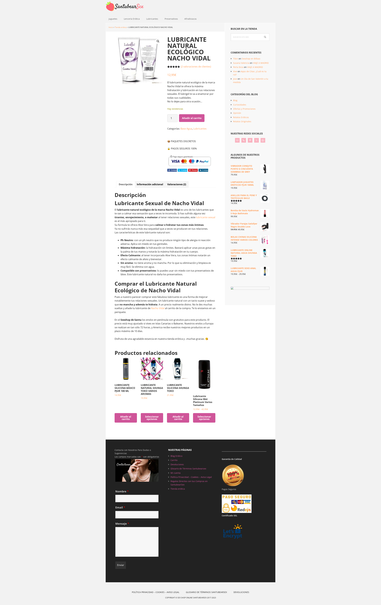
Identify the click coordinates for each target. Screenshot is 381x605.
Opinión (237, 113)
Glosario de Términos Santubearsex (188, 468)
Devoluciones (177, 464)
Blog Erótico (176, 456)
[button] (158, 41)
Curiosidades (239, 104)
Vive (235, 71)
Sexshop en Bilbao (251, 58)
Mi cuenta (176, 472)
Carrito (174, 460)
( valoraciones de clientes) (196, 66)
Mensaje (122, 523)
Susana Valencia (241, 62)
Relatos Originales (242, 121)
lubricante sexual (205, 217)
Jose (235, 78)
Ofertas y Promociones (244, 108)
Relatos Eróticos (241, 117)
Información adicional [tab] (150, 184)
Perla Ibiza (238, 67)
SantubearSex (125, 7)
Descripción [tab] (126, 184)
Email (120, 507)
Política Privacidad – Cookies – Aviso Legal (191, 477)
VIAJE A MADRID (261, 62)
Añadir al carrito (192, 118)
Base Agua (186, 128)
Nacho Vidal (157, 308)
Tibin (235, 58)
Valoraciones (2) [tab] (176, 184)
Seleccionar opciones (152, 418)
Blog (235, 100)
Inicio (111, 27)
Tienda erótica (121, 27)
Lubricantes (200, 128)
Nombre (122, 491)
